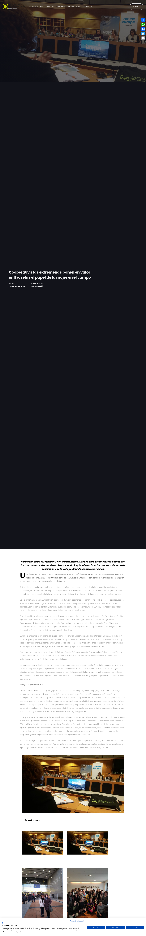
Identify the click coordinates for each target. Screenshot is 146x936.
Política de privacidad (76, 921)
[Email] (143, 38)
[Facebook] (143, 29)
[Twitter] (143, 33)
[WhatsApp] (143, 24)
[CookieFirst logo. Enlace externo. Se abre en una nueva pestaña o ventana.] (2, 923)
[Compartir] (143, 20)
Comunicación (37, 286)
